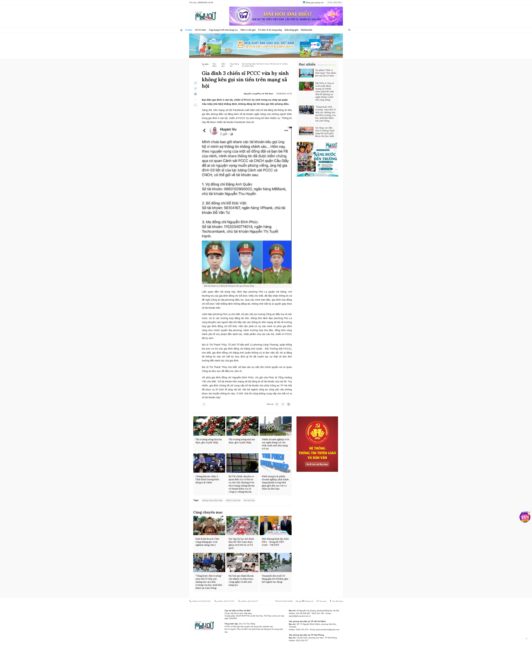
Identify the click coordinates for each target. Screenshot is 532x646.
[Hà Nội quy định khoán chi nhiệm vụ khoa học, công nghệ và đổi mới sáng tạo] (242, 562)
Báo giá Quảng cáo (304, 601)
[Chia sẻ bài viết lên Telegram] (195, 94)
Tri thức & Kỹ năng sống (270, 30)
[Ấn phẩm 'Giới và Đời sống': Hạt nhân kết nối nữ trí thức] (306, 73)
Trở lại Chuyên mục (204, 404)
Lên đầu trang (337, 601)
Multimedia (306, 30)
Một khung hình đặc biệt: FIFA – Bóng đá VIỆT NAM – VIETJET (275, 541)
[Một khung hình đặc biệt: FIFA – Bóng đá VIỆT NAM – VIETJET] (276, 525)
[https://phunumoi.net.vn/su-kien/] (195, 105)
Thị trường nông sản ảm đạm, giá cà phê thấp (208, 441)
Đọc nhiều (307, 64)
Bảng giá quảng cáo (314, 2)
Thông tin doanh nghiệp (284, 601)
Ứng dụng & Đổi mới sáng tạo (223, 30)
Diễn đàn (223, 65)
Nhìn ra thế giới (247, 30)
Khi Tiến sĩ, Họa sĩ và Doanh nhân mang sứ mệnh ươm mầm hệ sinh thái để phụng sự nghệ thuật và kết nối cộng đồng (324, 91)
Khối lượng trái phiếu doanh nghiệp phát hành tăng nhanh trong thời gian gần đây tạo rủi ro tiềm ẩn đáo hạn (275, 482)
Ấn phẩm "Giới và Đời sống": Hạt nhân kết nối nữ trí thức (325, 73)
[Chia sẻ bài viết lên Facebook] (195, 88)
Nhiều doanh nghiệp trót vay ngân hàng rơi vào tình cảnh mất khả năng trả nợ (275, 444)
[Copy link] (195, 83)
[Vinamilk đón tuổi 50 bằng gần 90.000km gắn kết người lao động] (276, 562)
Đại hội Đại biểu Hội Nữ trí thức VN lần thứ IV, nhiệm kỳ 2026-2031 (265, 65)
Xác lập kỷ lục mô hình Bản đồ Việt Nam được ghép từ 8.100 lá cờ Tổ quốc (241, 543)
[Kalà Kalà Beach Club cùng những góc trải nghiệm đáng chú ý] (209, 525)
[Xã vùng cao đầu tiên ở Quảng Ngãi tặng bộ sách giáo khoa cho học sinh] (306, 130)
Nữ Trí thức (200, 30)
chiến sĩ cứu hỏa (233, 500)
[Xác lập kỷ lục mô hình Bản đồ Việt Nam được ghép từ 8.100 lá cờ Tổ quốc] (242, 525)
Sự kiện (188, 30)
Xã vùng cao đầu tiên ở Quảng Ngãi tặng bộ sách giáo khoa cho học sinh (324, 131)
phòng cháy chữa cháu (212, 500)
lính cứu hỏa (249, 500)
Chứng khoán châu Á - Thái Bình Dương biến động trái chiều (207, 479)
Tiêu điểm (214, 65)
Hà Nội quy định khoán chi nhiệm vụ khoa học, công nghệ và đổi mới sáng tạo (241, 580)
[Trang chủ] (181, 30)
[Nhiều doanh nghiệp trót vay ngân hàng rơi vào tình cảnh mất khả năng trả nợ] (276, 426)
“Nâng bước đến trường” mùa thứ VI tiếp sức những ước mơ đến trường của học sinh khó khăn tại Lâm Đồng (325, 113)
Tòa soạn (322, 601)
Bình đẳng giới (291, 30)
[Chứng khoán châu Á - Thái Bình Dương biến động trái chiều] (209, 463)
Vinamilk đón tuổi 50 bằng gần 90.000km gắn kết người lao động (275, 578)
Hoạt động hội (234, 65)
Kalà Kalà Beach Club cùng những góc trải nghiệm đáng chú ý (207, 541)
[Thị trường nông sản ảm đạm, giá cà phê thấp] (209, 426)
